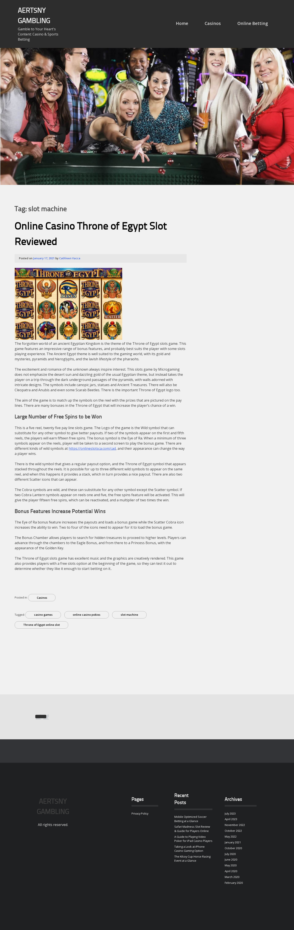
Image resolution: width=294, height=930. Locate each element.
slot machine (129, 615)
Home (182, 23)
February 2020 (234, 883)
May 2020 (231, 865)
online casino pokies (86, 615)
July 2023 (230, 813)
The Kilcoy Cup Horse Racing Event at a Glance (192, 858)
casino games (43, 615)
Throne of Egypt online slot (41, 625)
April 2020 (231, 871)
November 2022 (235, 825)
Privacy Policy (140, 813)
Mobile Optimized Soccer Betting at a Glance (190, 819)
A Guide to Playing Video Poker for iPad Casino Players (193, 839)
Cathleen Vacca (69, 258)
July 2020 (230, 854)
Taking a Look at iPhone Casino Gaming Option (189, 849)
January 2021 (233, 842)
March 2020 (232, 877)
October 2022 (233, 831)
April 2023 (231, 819)
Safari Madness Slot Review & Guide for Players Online (192, 829)
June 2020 (231, 859)
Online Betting (252, 23)
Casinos (213, 23)
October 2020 (233, 848)
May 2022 (231, 836)
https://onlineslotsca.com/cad (92, 448)
